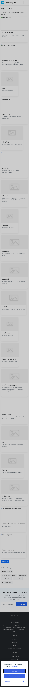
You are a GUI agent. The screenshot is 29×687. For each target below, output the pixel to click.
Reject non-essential (14, 676)
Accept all (14, 671)
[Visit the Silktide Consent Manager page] (23, 681)
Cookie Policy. (15, 666)
